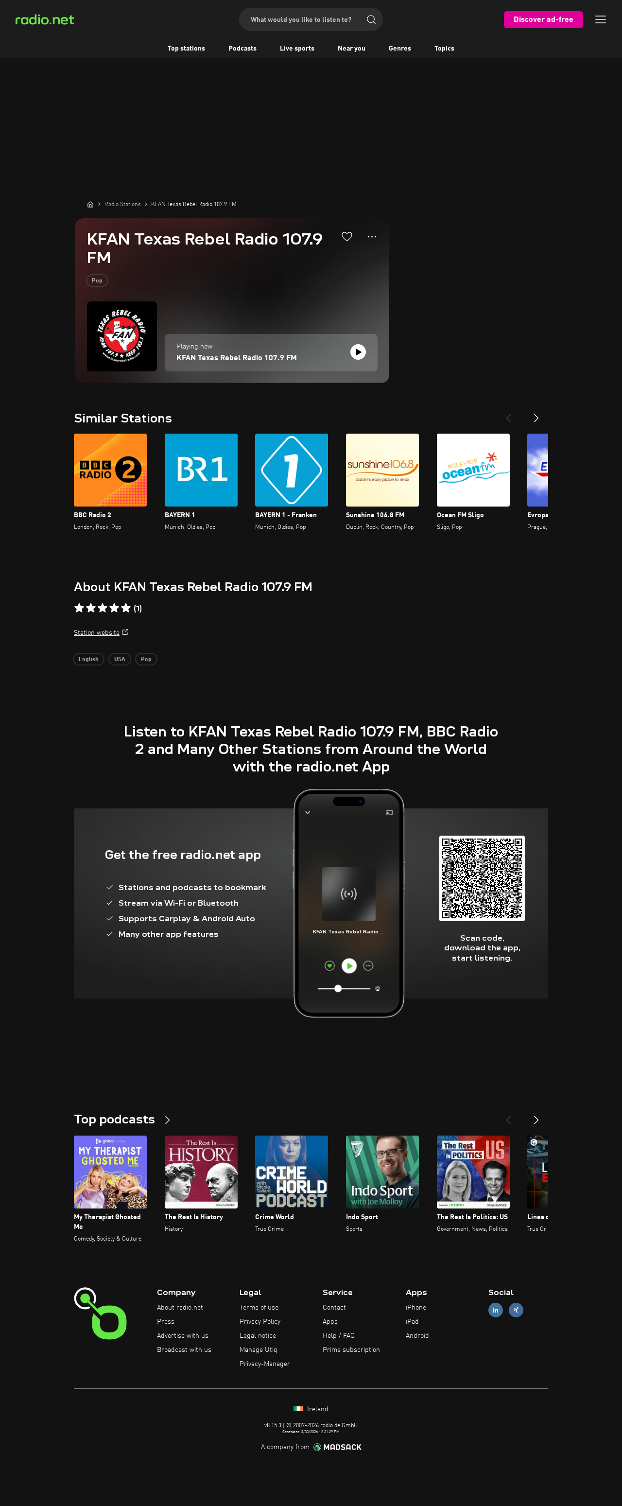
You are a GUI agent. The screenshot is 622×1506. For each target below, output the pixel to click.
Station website (97, 633)
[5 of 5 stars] (126, 608)
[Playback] (358, 352)
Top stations (186, 48)
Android (417, 1335)
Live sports (297, 48)
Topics (444, 48)
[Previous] (508, 414)
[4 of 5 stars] (114, 608)
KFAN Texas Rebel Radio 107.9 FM (236, 358)
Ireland (316, 1409)
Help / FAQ (339, 1335)
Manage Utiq (258, 1350)
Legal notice (258, 1335)
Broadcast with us (184, 1350)
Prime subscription (351, 1350)
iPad (412, 1321)
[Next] (536, 414)
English (89, 660)
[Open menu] (600, 19)
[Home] (90, 204)
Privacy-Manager (265, 1364)
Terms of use (259, 1307)
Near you (351, 48)
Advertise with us (182, 1335)
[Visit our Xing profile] (516, 1310)
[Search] (371, 19)
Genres (400, 48)
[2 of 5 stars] (91, 608)
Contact (334, 1307)
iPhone (416, 1307)
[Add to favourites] (347, 236)
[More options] (372, 237)
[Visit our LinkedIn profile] (496, 1310)
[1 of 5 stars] (79, 608)
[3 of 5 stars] (102, 608)
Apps (330, 1321)
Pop (97, 281)
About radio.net (180, 1307)
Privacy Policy (260, 1321)
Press (165, 1321)
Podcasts (242, 48)
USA (119, 660)
